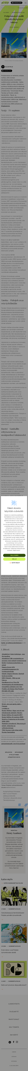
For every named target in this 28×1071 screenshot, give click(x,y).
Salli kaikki (14, 555)
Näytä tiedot (16, 562)
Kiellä (14, 559)
